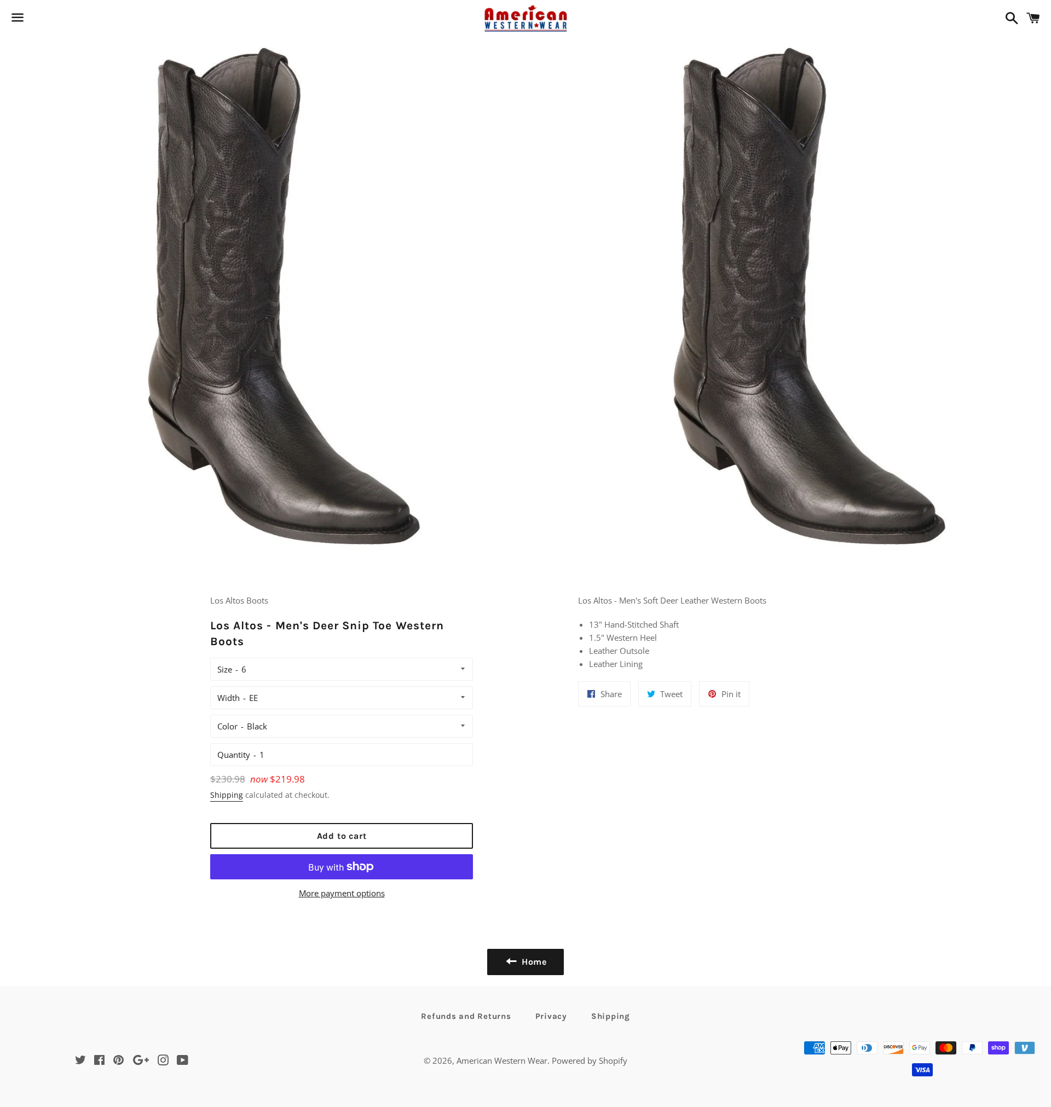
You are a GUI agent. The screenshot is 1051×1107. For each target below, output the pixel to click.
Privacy (551, 1016)
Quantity (233, 754)
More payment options (342, 893)
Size (224, 669)
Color (227, 726)
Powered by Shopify (589, 1060)
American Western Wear (502, 1060)
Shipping (226, 795)
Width (228, 697)
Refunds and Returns (466, 1016)
